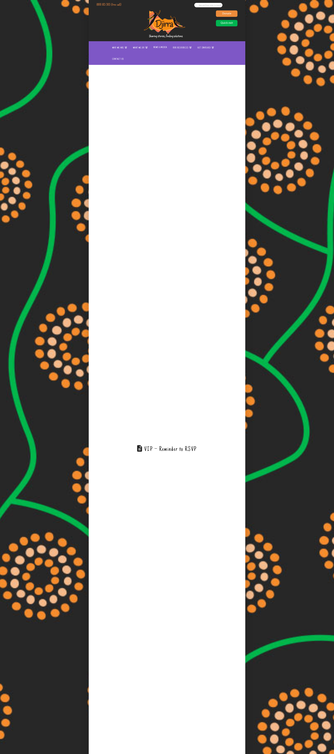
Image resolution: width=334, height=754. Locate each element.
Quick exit (227, 23)
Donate (226, 13)
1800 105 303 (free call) (109, 5)
